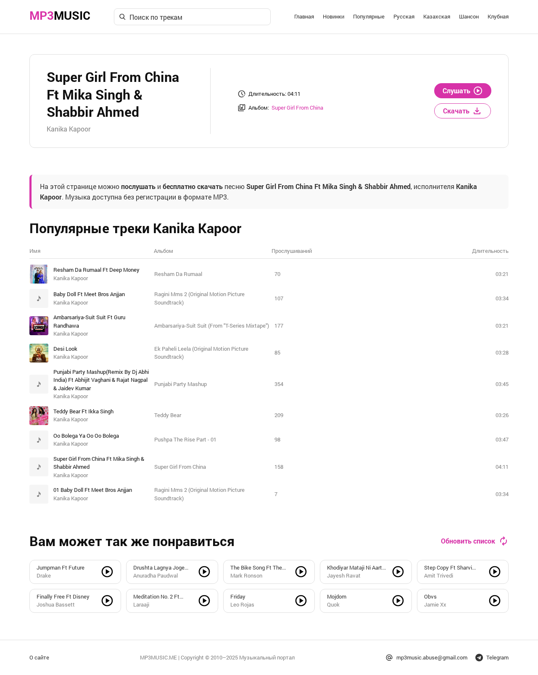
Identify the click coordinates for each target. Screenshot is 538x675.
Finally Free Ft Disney (63, 596)
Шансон (469, 16)
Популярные (369, 16)
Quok (333, 604)
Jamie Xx (435, 604)
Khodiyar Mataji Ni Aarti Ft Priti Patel (355, 568)
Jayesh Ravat (344, 575)
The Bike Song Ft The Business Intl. (256, 568)
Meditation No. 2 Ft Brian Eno (156, 597)
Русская (403, 16)
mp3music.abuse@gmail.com (431, 657)
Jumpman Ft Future (60, 567)
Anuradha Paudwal (155, 575)
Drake (44, 575)
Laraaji (141, 604)
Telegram (497, 657)
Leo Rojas (242, 604)
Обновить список (468, 540)
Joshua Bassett (56, 604)
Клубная (498, 16)
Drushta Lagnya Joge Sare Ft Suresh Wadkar (160, 568)
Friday (237, 596)
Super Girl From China (297, 107)
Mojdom (336, 596)
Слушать (456, 90)
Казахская (436, 16)
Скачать (456, 110)
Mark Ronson (246, 575)
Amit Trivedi (438, 575)
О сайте (39, 657)
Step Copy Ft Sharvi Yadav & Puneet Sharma (453, 568)
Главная (304, 16)
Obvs (430, 596)
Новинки (333, 16)
